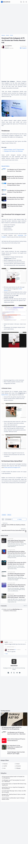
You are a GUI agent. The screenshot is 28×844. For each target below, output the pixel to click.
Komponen (18, 766)
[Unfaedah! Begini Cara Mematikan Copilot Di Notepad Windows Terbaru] (4, 187)
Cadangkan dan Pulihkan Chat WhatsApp (13, 151)
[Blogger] (8, 673)
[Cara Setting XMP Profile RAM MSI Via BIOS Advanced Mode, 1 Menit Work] (4, 598)
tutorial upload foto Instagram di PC (12, 467)
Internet (4, 514)
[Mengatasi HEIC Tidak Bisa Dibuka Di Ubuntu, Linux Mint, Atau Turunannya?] (4, 180)
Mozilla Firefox (5, 394)
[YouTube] (19, 673)
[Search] (23, 2)
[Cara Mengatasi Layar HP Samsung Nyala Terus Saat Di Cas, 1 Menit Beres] (4, 168)
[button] (23, 48)
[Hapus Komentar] (25, 642)
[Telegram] (17, 673)
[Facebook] (11, 673)
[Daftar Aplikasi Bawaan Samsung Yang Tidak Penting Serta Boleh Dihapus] (4, 208)
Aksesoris (5, 763)
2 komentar (9, 519)
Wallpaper (18, 768)
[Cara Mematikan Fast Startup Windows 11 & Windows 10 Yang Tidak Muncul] (4, 194)
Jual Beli (5, 766)
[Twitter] (14, 673)
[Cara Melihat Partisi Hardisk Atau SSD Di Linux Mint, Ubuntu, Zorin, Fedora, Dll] (4, 564)
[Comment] (25, 605)
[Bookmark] (3, 519)
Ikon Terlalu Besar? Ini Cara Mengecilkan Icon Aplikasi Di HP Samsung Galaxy (14, 747)
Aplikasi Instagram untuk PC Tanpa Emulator (14, 149)
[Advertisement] (14, 18)
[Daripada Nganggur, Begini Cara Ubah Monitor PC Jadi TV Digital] (4, 755)
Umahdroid (5, 2)
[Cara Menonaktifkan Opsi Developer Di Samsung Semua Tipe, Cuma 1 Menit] (4, 201)
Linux (4, 768)
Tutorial (9, 514)
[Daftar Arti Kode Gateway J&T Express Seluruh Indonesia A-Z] (4, 742)
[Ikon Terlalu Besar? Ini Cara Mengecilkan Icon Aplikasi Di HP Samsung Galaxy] (4, 749)
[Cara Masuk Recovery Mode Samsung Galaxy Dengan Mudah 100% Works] (4, 587)
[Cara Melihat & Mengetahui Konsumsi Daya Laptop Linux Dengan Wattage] (4, 575)
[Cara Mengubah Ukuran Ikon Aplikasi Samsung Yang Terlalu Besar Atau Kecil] (4, 553)
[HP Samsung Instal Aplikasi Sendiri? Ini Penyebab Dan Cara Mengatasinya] (14, 725)
